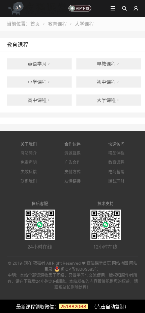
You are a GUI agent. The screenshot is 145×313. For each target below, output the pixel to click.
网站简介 (29, 152)
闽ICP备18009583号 (79, 269)
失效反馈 (29, 171)
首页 (35, 24)
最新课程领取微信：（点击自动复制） (72, 306)
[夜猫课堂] (49, 8)
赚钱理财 (116, 181)
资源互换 (72, 152)
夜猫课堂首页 (99, 263)
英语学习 (39, 63)
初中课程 (108, 82)
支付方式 (72, 171)
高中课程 (39, 100)
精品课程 (116, 152)
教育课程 (57, 24)
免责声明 (29, 162)
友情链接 (72, 181)
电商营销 (116, 171)
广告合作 (72, 162)
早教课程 (108, 63)
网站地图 (120, 263)
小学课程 (39, 82)
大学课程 (84, 24)
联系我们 (29, 181)
